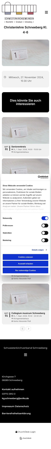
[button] (44, 12)
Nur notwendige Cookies (25, 270)
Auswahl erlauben (25, 264)
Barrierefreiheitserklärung (16, 413)
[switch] (45, 225)
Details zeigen (38, 250)
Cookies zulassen (25, 257)
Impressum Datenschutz (15, 406)
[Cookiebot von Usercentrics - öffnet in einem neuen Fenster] (38, 177)
